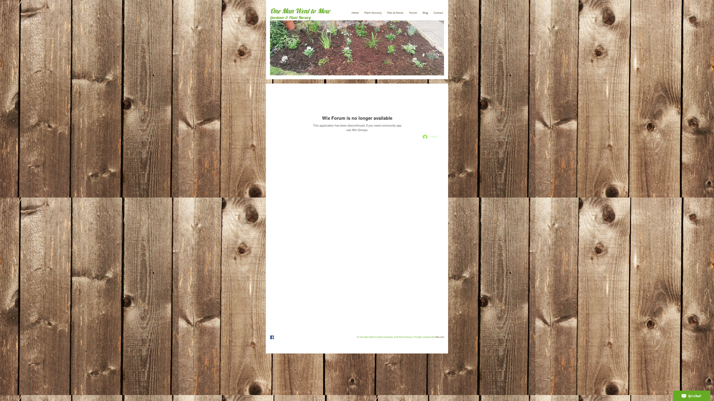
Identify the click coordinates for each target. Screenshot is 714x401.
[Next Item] (437, 48)
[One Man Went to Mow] (272, 337)
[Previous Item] (276, 48)
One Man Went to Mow (300, 11)
